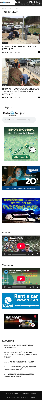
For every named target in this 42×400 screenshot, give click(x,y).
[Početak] (5, 254)
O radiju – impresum (12, 393)
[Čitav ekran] (37, 254)
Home (4, 8)
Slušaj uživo (25, 393)
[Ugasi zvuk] (33, 254)
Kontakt (33, 393)
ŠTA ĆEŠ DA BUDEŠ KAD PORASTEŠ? (22, 362)
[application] (21, 246)
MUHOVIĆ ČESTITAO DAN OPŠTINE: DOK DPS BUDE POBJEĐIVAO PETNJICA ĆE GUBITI (20, 354)
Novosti (5, 43)
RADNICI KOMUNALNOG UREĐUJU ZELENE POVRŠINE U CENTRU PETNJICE (20, 92)
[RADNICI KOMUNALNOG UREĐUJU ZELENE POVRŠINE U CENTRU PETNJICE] (21, 72)
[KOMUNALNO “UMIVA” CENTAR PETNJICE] (21, 30)
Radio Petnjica (7, 52)
